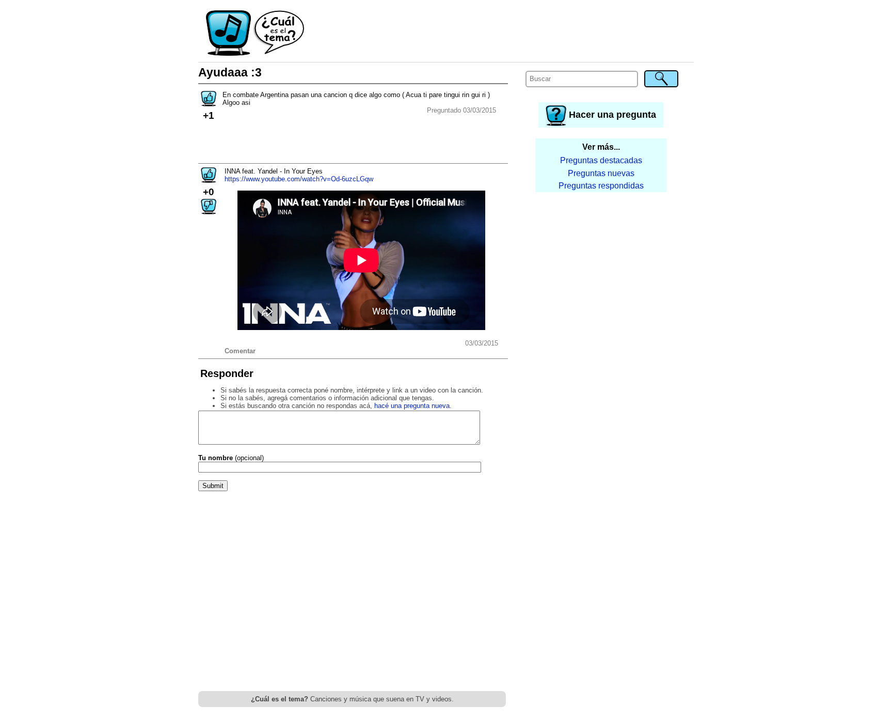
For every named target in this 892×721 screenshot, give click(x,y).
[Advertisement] (500, 33)
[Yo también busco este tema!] (208, 103)
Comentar (240, 351)
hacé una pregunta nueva (412, 406)
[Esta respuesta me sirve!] (208, 179)
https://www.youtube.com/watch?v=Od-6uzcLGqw (299, 179)
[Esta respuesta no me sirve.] (208, 211)
